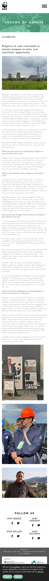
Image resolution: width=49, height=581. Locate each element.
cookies (17, 567)
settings (40, 572)
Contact (24, 549)
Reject (18, 576)
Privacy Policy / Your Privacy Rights (24, 551)
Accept (7, 576)
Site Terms (24, 554)
